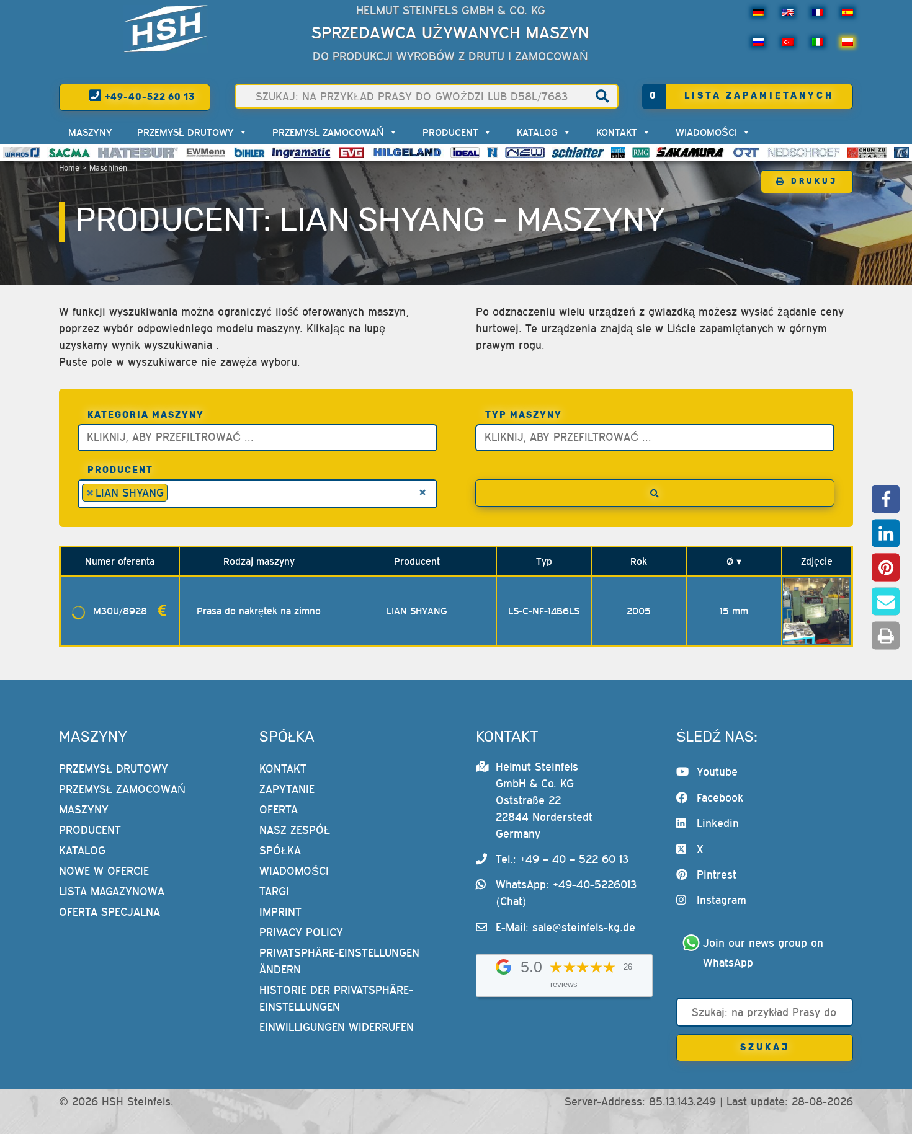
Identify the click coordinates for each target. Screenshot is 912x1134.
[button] (886, 499)
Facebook (720, 797)
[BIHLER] (249, 152)
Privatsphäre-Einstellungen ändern (339, 961)
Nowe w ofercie (104, 870)
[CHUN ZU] (867, 152)
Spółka (280, 850)
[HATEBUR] (138, 152)
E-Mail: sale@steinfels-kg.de (565, 927)
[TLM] (901, 152)
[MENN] (206, 152)
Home (69, 167)
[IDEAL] (465, 152)
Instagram (721, 899)
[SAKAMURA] (690, 152)
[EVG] (351, 152)
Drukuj (814, 181)
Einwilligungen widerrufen (336, 1027)
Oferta (278, 809)
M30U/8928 (120, 610)
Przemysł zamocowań (328, 132)
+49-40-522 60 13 (148, 97)
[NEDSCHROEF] (803, 152)
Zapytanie (287, 788)
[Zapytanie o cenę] (162, 611)
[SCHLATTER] (578, 152)
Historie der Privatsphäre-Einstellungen (336, 998)
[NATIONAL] (492, 152)
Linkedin (718, 823)
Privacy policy (301, 932)
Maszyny (90, 132)
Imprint (280, 911)
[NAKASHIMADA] (525, 152)
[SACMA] (69, 152)
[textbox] (260, 436)
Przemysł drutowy (185, 132)
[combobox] (257, 437)
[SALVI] (618, 152)
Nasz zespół (294, 829)
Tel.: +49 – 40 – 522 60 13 (562, 859)
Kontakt (616, 132)
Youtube (717, 771)
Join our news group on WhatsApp (765, 952)
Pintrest (716, 874)
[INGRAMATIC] (301, 152)
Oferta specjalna (109, 911)
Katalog (537, 132)
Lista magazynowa (111, 891)
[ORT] (746, 152)
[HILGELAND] (407, 152)
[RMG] (641, 152)
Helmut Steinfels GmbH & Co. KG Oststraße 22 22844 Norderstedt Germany (544, 800)
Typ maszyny (523, 415)
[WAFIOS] (21, 152)
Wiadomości (706, 132)
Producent (450, 132)
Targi (274, 891)
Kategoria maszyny (145, 415)
